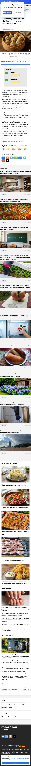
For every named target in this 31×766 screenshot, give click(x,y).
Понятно (15, 763)
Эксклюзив (6, 588)
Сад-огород (21, 704)
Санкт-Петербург (6, 704)
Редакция (4, 745)
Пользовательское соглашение (9, 744)
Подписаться (7, 12)
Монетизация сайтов (6, 742)
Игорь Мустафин (8, 139)
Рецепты (4, 707)
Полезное (17, 716)
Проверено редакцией (8, 29)
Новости (5, 729)
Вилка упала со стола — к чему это (17, 749)
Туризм (10, 707)
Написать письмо (11, 746)
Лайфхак (14, 704)
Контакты (4, 746)
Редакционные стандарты (13, 745)
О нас (21, 745)
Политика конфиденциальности (19, 742)
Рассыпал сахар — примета (17, 752)
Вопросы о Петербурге (7, 716)
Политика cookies (21, 744)
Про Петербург (8, 635)
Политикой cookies (14, 759)
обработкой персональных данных (19, 758)
